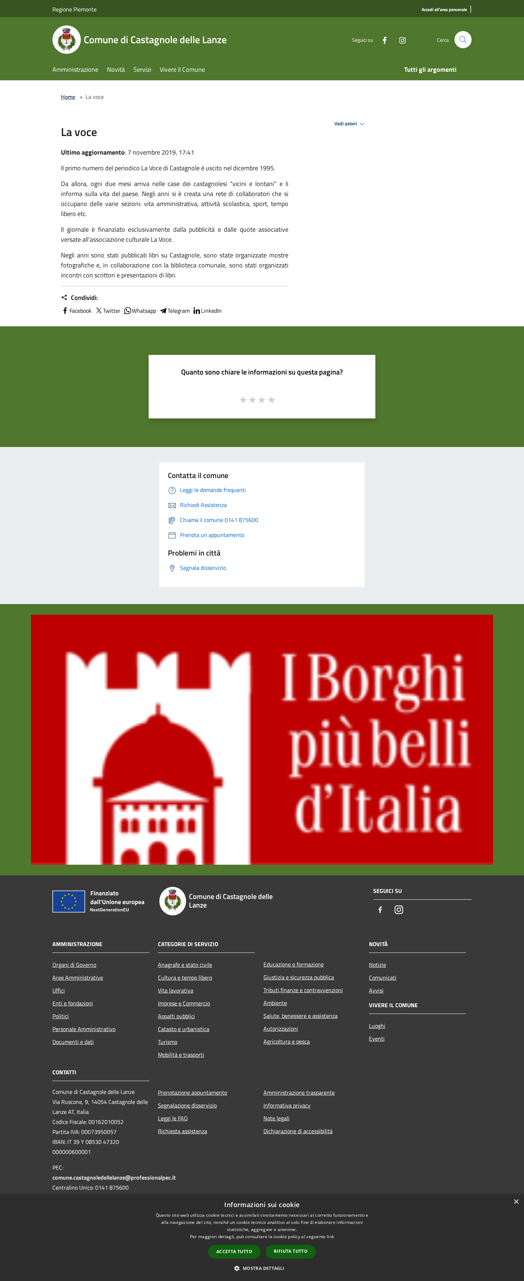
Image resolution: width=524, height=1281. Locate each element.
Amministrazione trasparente (299, 1092)
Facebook (81, 310)
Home (68, 96)
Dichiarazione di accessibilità (298, 1131)
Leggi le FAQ (173, 1118)
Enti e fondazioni (72, 1003)
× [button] (516, 1202)
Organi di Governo (74, 964)
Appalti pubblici (176, 1016)
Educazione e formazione (293, 964)
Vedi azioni (346, 123)
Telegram (179, 310)
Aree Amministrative (77, 977)
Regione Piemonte (74, 9)
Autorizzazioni (280, 1028)
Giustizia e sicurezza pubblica (298, 977)
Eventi (377, 1038)
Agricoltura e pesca (286, 1041)
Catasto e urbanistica (183, 1029)
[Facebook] (382, 39)
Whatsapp (144, 310)
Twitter (111, 310)
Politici (60, 1016)
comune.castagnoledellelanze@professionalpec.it (114, 1177)
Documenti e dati (73, 1042)
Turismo (167, 1042)
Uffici (58, 990)
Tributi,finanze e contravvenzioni (303, 990)
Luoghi (377, 1025)
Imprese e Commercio (184, 1003)
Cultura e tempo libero (185, 977)
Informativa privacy (286, 1105)
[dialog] (262, 1237)
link (330, 1237)
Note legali (276, 1118)
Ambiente (275, 1003)
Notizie (377, 964)
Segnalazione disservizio (187, 1105)
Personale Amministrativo (83, 1029)
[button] (262, 1268)
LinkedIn (211, 310)
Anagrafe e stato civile (185, 964)
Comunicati (382, 977)
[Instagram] (399, 39)
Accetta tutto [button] (234, 1252)
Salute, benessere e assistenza (300, 1015)
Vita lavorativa (175, 990)
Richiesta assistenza (182, 1131)
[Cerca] (463, 39)
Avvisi (376, 990)
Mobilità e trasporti (181, 1054)
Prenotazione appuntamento (192, 1092)
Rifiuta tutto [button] (291, 1251)
